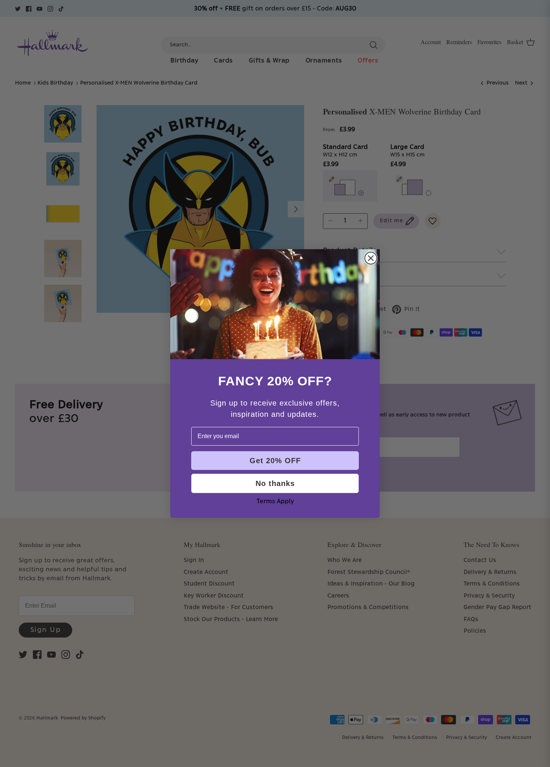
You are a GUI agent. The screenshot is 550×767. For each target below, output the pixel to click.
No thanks (275, 483)
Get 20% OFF (275, 460)
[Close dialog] (371, 258)
